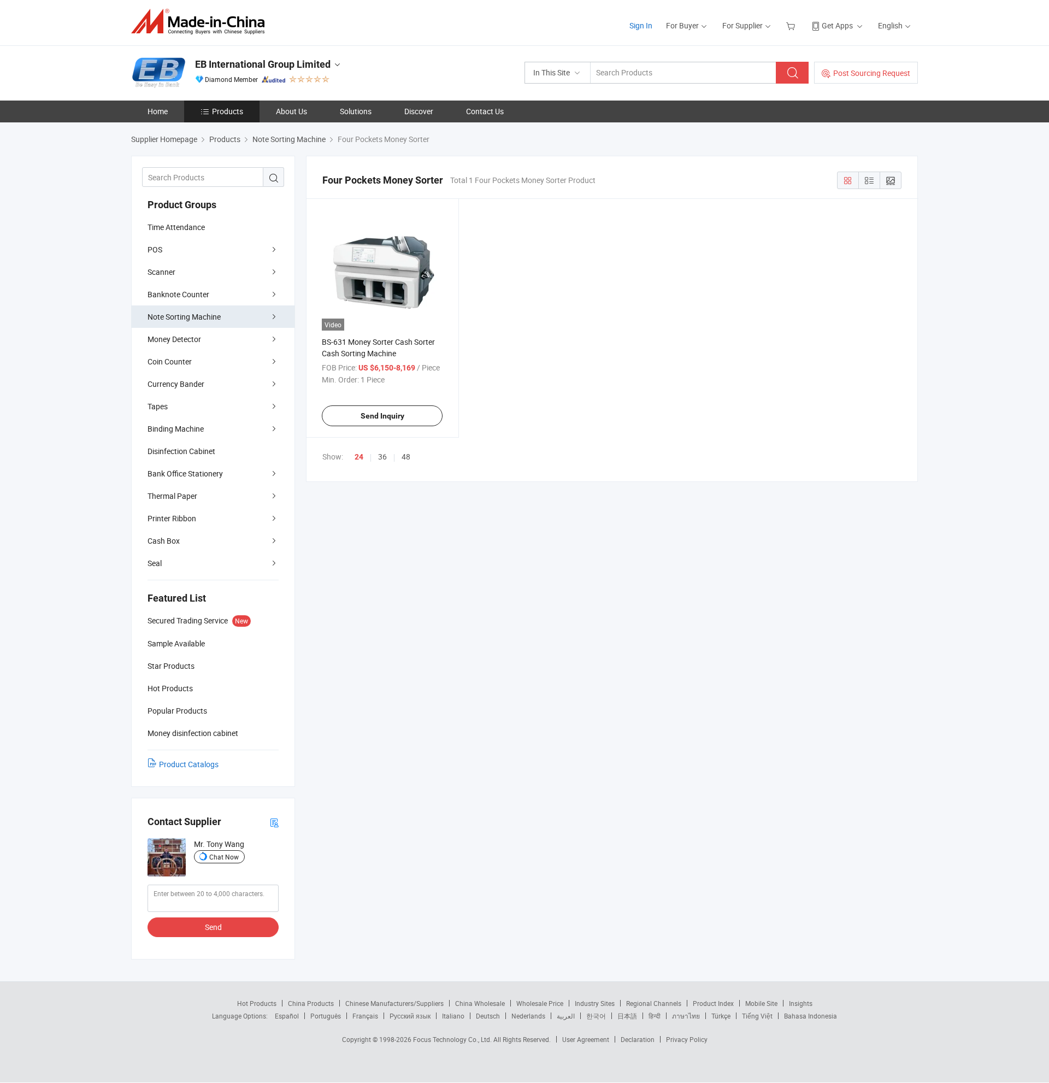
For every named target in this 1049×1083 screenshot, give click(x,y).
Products (227, 111)
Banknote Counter (178, 294)
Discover (418, 111)
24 (359, 456)
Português (325, 1015)
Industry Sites (595, 1003)
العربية (566, 1015)
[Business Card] (274, 822)
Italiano (453, 1015)
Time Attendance (176, 227)
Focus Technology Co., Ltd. (453, 1039)
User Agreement (585, 1039)
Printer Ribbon (172, 518)
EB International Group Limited (263, 64)
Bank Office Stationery (185, 473)
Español (287, 1015)
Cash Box (164, 540)
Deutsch (488, 1015)
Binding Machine (176, 428)
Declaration (638, 1039)
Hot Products (256, 1003)
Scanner (161, 272)
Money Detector (174, 339)
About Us (291, 111)
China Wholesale (480, 1003)
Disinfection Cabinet (181, 451)
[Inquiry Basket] (792, 25)
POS (155, 249)
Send (213, 927)
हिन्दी (655, 1015)
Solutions (356, 111)
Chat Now (224, 856)
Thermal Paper (172, 496)
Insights (800, 1003)
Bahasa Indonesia (810, 1015)
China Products (311, 1003)
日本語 (627, 1015)
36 (382, 456)
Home (158, 111)
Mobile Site (761, 1003)
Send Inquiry (382, 415)
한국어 (596, 1015)
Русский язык (410, 1015)
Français (365, 1015)
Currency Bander (176, 384)
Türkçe (720, 1015)
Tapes (158, 406)
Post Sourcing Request (871, 73)
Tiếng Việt (757, 1015)
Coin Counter (170, 361)
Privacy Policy (687, 1039)
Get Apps (837, 25)
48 (406, 456)
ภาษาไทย (686, 1015)
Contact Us (485, 111)
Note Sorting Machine (184, 316)
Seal (155, 563)
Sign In (640, 25)
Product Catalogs (189, 764)
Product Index (713, 1003)
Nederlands (528, 1015)
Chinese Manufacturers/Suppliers (394, 1003)
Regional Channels (653, 1003)
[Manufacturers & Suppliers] (201, 21)
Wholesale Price (539, 1003)
